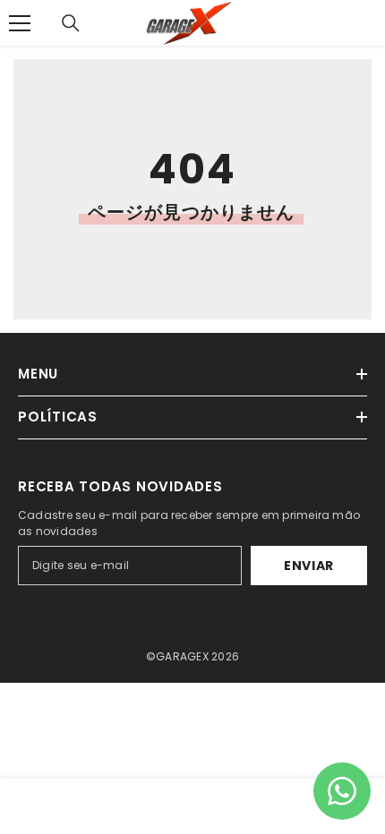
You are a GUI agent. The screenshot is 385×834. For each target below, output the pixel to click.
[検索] (70, 23)
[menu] (19, 23)
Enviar (309, 565)
